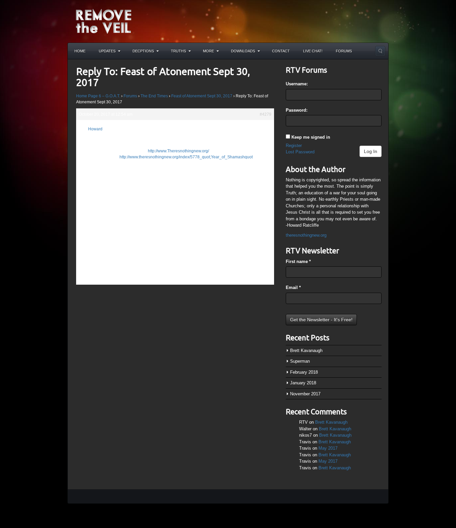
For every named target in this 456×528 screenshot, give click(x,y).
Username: (297, 83)
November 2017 (305, 393)
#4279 (265, 114)
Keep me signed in (310, 137)
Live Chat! (312, 51)
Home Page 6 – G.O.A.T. (98, 96)
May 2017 (327, 448)
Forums (344, 51)
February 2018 (304, 372)
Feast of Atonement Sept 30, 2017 (201, 96)
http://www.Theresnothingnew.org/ (178, 151)
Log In (370, 151)
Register (294, 145)
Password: (296, 110)
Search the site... (380, 51)
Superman (300, 361)
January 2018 (303, 382)
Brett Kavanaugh (306, 350)
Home (79, 51)
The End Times (154, 96)
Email (293, 287)
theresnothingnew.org (306, 235)
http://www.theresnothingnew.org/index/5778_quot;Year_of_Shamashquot (186, 157)
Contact (281, 51)
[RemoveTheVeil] (103, 20)
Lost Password (300, 151)
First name (298, 261)
